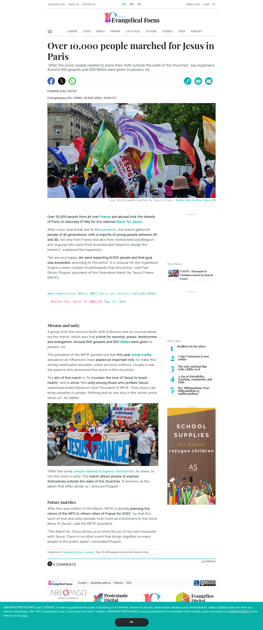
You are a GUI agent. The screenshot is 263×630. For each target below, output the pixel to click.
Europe (72, 31)
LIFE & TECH (133, 31)
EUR (124, 4)
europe (89, 552)
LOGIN (206, 4)
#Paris (83, 293)
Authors (118, 582)
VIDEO (181, 31)
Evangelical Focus (61, 91)
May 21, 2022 (115, 301)
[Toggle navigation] (50, 32)
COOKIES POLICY (239, 611)
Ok (131, 622)
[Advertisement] (194, 237)
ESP (132, 4)
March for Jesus (129, 222)
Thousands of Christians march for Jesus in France (196, 275)
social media (141, 355)
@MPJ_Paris (99, 293)
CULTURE (151, 31)
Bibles (125, 342)
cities (87, 31)
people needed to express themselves (104, 471)
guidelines (209, 561)
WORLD (100, 31)
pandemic (108, 230)
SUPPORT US (88, 4)
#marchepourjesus (61, 293)
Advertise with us (100, 582)
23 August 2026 (56, 4)
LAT (139, 4)
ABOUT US (74, 4)
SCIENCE (167, 31)
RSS (129, 582)
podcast (196, 31)
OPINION (115, 31)
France (105, 217)
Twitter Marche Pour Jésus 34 (196, 200)
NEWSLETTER (193, 4)
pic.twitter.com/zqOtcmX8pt (133, 293)
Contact (82, 582)
